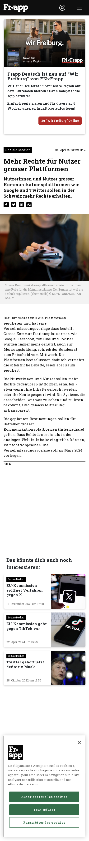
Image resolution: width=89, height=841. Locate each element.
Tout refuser (44, 809)
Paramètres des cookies (44, 822)
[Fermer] (79, 742)
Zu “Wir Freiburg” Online (60, 120)
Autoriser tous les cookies (44, 797)
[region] (44, 786)
